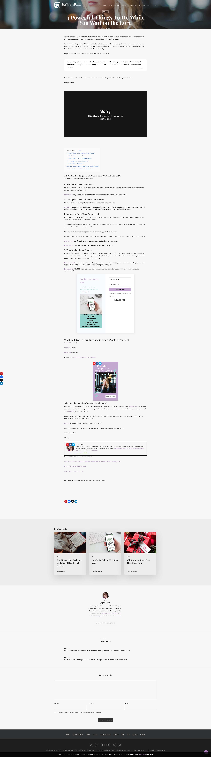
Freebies (115, 734)
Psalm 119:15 (68, 241)
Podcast (87, 734)
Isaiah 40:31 (70, 411)
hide (80, 150)
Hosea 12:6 (67, 343)
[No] (209, 755)
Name (56, 703)
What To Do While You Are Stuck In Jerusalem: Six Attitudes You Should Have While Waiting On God (92, 461)
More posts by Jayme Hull (105, 623)
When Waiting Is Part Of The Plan (73, 471)
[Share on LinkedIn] (75, 501)
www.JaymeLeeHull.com (82, 453)
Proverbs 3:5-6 (69, 263)
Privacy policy (142, 754)
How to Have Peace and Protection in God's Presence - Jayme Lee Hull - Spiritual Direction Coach (97, 651)
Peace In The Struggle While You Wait (75, 466)
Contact (142, 734)
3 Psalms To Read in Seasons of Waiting (83, 357)
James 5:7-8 (67, 352)
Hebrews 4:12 (69, 245)
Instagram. (94, 450)
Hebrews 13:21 (133, 406)
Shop (122, 734)
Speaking (135, 734)
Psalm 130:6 (68, 195)
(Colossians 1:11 (118, 409)
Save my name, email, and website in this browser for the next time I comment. (79, 712)
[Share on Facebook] (69, 501)
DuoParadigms (92, 750)
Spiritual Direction (77, 734)
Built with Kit (119, 299)
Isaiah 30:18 (67, 347)
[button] (91, 312)
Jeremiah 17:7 (69, 269)
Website (126, 703)
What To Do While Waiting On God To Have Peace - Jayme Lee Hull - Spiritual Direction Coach (95, 660)
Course (95, 734)
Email (91, 703)
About (68, 734)
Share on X (140, 68)
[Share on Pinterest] (65, 501)
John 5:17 (67, 423)
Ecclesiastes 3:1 (89, 409)
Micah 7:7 (67, 207)
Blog (128, 734)
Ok (148, 754)
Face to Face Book (105, 734)
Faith (105, 11)
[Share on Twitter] (72, 501)
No (151, 754)
